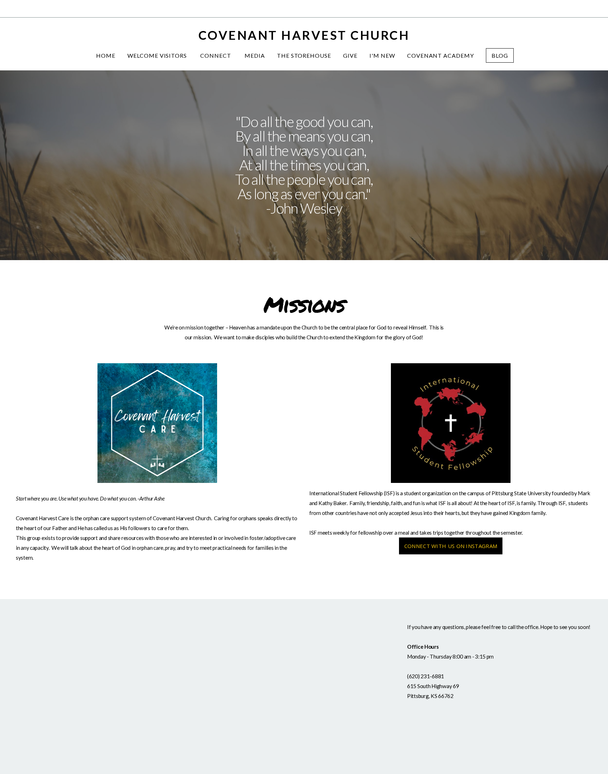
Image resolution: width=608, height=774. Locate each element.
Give (350, 55)
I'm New (382, 55)
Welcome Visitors (157, 55)
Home (105, 55)
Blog (500, 55)
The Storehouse (304, 55)
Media (255, 55)
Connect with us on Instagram (450, 545)
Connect (216, 55)
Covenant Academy (440, 55)
